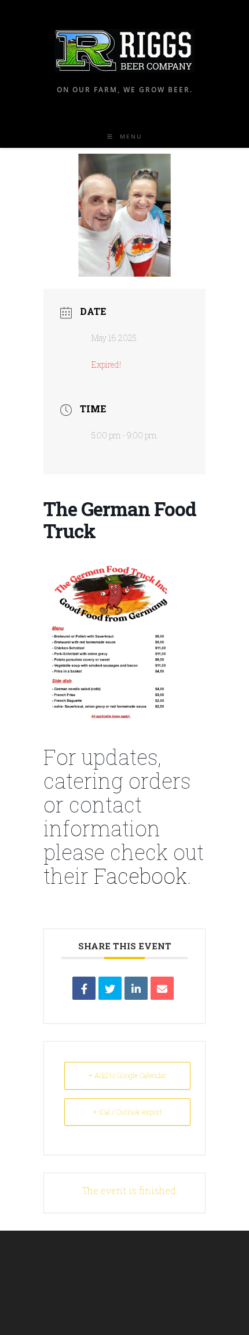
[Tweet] (110, 988)
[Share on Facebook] (84, 988)
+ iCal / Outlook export (127, 1111)
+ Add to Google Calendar (128, 1075)
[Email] (162, 988)
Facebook (140, 876)
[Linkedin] (136, 988)
